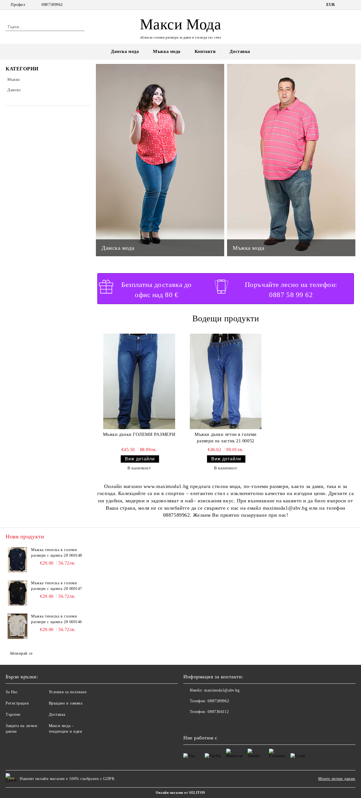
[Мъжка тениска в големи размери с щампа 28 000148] (17, 559)
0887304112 (218, 712)
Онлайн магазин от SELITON (180, 793)
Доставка (240, 51)
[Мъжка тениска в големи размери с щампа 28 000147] (17, 593)
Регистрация (17, 703)
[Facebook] (344, 5)
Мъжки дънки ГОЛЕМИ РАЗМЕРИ (139, 434)
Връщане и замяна (66, 703)
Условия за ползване (68, 692)
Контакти (205, 51)
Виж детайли (140, 458)
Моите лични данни (336, 779)
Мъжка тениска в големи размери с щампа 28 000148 (56, 553)
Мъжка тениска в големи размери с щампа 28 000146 (56, 619)
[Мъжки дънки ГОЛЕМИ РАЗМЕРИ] (139, 381)
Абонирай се (21, 653)
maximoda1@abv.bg (221, 690)
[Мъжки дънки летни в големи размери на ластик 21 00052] (226, 381)
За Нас (11, 692)
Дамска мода (125, 51)
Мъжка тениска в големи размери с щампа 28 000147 (56, 586)
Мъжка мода (166, 51)
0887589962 (52, 5)
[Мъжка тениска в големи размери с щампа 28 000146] (17, 626)
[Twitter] (352, 5)
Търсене (13, 714)
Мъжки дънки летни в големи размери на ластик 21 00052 (226, 437)
